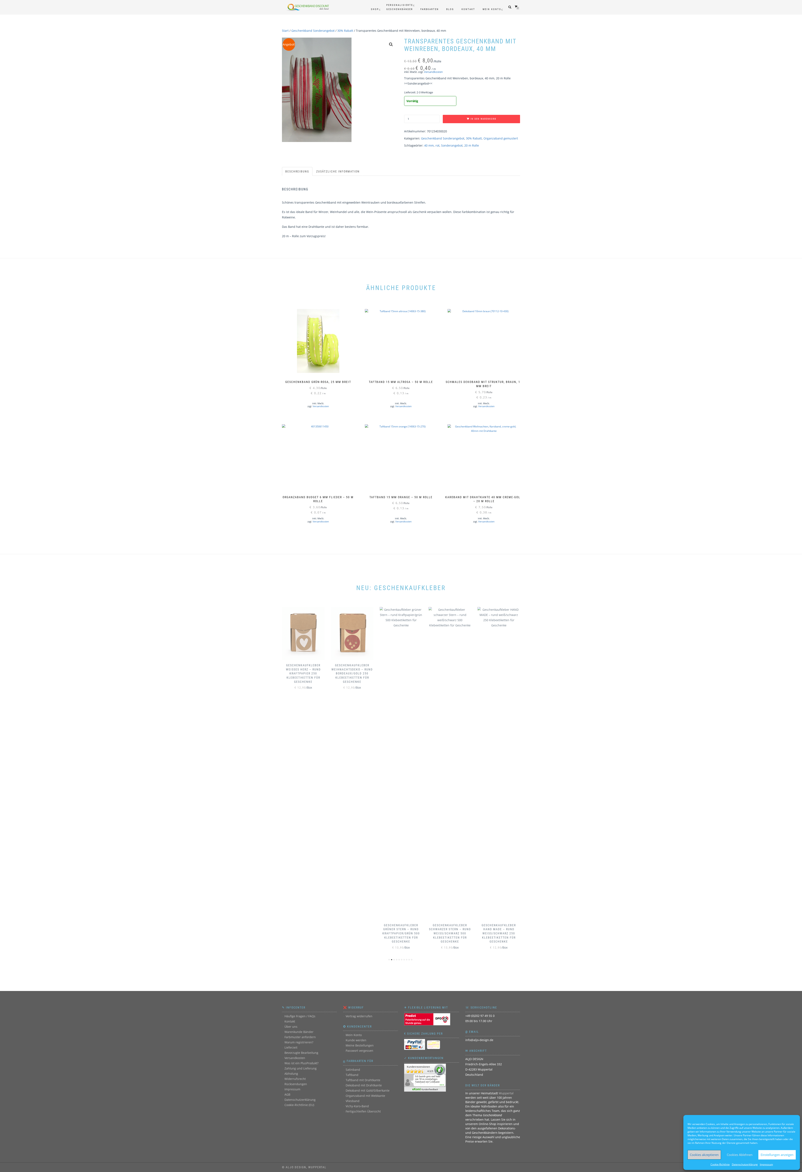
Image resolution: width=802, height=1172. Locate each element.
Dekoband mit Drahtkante (364, 1085)
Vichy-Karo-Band (357, 1106)
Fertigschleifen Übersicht (363, 1111)
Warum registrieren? (298, 1042)
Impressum (766, 1164)
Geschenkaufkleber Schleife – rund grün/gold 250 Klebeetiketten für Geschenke (499, 933)
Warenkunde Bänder (298, 1032)
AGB (287, 1094)
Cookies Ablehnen (740, 1155)
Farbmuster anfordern (300, 1037)
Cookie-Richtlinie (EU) (299, 1105)
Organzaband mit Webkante (365, 1096)
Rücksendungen (295, 1084)
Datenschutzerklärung (745, 1164)
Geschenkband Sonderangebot (313, 31)
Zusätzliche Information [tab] (338, 171)
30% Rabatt (345, 31)
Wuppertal (506, 1093)
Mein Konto (492, 9)
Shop (375, 9)
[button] (391, 44)
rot (437, 145)
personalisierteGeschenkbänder (399, 7)
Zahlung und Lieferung (300, 1068)
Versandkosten (433, 72)
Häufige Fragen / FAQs (299, 1016)
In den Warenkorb (483, 119)
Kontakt (468, 9)
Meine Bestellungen (360, 1045)
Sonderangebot (452, 145)
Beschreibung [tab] (297, 171)
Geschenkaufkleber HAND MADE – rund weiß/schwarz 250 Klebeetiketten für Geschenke (450, 933)
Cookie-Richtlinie (720, 1164)
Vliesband (352, 1101)
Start (285, 31)
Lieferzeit (290, 1047)
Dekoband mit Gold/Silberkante (368, 1090)
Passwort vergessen (359, 1051)
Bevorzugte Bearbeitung (301, 1053)
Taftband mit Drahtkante (363, 1080)
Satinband (353, 1070)
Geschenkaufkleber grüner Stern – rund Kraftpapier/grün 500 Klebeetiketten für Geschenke (352, 933)
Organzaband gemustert (500, 138)
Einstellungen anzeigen (777, 1155)
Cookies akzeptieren (704, 1155)
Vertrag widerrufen (359, 1016)
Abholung (291, 1074)
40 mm (429, 145)
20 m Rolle (471, 145)
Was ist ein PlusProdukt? (301, 1063)
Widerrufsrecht (295, 1079)
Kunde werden (356, 1040)
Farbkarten (429, 9)
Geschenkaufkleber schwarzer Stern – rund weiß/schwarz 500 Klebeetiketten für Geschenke (401, 933)
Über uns (290, 1027)
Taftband (352, 1075)
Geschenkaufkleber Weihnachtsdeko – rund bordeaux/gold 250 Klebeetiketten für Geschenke (303, 673)
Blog (450, 9)
